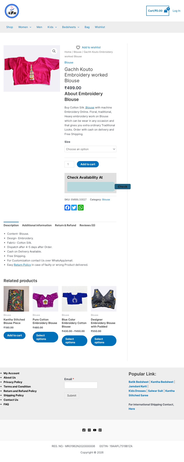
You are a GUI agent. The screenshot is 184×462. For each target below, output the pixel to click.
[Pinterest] (100, 430)
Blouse (77, 51)
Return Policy (22, 264)
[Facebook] (84, 430)
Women (23, 27)
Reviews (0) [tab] (87, 225)
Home (68, 51)
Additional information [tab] (37, 225)
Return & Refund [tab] (65, 225)
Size (67, 141)
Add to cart (87, 164)
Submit (71, 395)
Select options (41, 337)
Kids (50, 27)
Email (69, 379)
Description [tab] (11, 225)
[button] (29, 27)
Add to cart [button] (14, 335)
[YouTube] (94, 430)
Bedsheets (69, 27)
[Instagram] (89, 430)
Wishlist (100, 27)
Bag (87, 27)
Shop (9, 27)
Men (39, 27)
